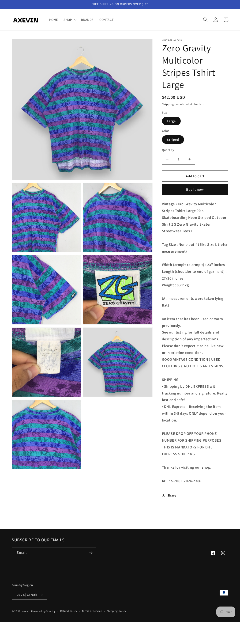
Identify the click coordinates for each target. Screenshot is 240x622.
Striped (173, 139)
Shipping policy (116, 611)
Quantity (168, 150)
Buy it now (195, 189)
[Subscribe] (91, 552)
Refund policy (68, 611)
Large (171, 121)
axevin (26, 611)
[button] (69, 20)
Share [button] (171, 495)
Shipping (168, 104)
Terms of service (92, 611)
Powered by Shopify (43, 611)
